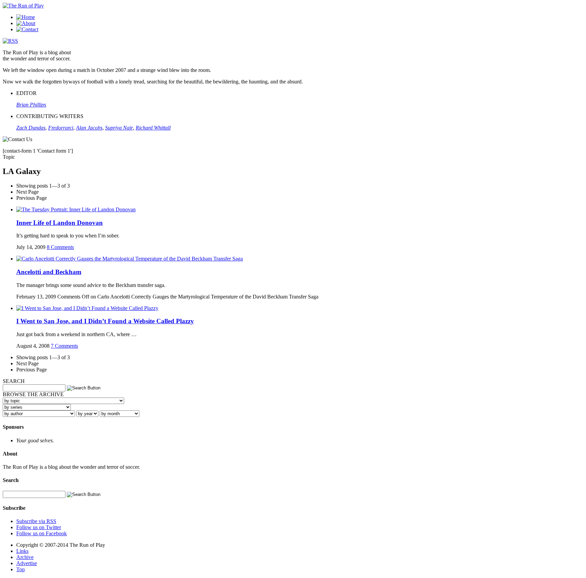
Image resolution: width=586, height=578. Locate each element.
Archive (25, 557)
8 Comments (60, 247)
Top (20, 569)
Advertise (26, 563)
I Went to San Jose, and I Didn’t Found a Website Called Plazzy (105, 321)
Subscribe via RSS (36, 521)
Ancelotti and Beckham (48, 271)
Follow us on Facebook (41, 533)
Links (22, 551)
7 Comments (64, 346)
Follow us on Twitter (38, 527)
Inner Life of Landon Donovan (59, 222)
